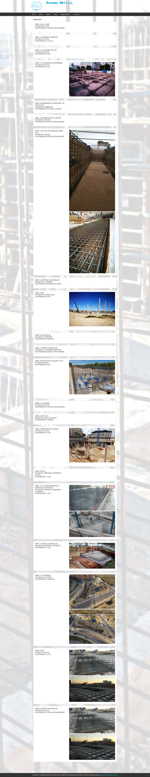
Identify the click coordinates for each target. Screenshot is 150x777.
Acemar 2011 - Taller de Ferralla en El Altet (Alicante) (52, 5)
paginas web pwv (103, 775)
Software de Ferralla (112, 775)
